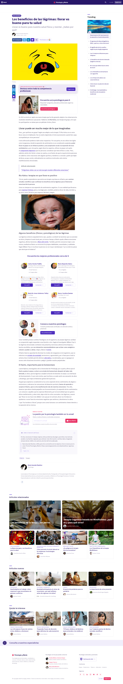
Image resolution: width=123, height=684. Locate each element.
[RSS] (100, 674)
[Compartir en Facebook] (13, 86)
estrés (49, 350)
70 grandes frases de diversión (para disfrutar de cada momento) (48, 630)
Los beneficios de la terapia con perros (30, 522)
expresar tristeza (27, 190)
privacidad (56, 678)
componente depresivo (27, 151)
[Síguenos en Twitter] (83, 674)
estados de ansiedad (34, 355)
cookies (62, 678)
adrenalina (47, 358)
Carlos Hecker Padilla (35, 264)
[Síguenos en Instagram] (90, 674)
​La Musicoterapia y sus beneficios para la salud (21, 549)
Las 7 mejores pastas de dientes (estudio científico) (100, 630)
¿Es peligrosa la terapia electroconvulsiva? (70, 549)
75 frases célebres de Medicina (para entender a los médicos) (73, 630)
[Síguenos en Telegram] (97, 674)
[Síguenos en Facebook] (80, 674)
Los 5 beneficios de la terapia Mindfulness (99, 549)
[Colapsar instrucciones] (74, 433)
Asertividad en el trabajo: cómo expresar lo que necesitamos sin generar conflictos (20, 591)
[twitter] (24, 39)
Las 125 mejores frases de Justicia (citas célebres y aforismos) (21, 630)
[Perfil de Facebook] (22, 482)
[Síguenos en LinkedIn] (87, 674)
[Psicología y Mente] (61, 2)
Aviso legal (50, 678)
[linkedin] (28, 39)
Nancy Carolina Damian (65, 293)
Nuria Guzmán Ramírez (22, 33)
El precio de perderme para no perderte (73, 590)
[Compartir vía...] (13, 100)
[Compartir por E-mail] (13, 96)
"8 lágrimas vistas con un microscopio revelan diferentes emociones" (45, 170)
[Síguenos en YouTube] (93, 674)
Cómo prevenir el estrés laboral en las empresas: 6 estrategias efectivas (48, 551)
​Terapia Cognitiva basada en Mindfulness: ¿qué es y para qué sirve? (88, 521)
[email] (32, 39)
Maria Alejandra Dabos (65, 264)
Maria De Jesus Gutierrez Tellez (38, 293)
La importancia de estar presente (100, 589)
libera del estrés (43, 242)
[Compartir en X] (13, 90)
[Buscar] (105, 2)
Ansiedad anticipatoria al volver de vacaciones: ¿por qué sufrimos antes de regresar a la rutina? (48, 591)
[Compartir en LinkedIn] (13, 93)
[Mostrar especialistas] (5, 643)
